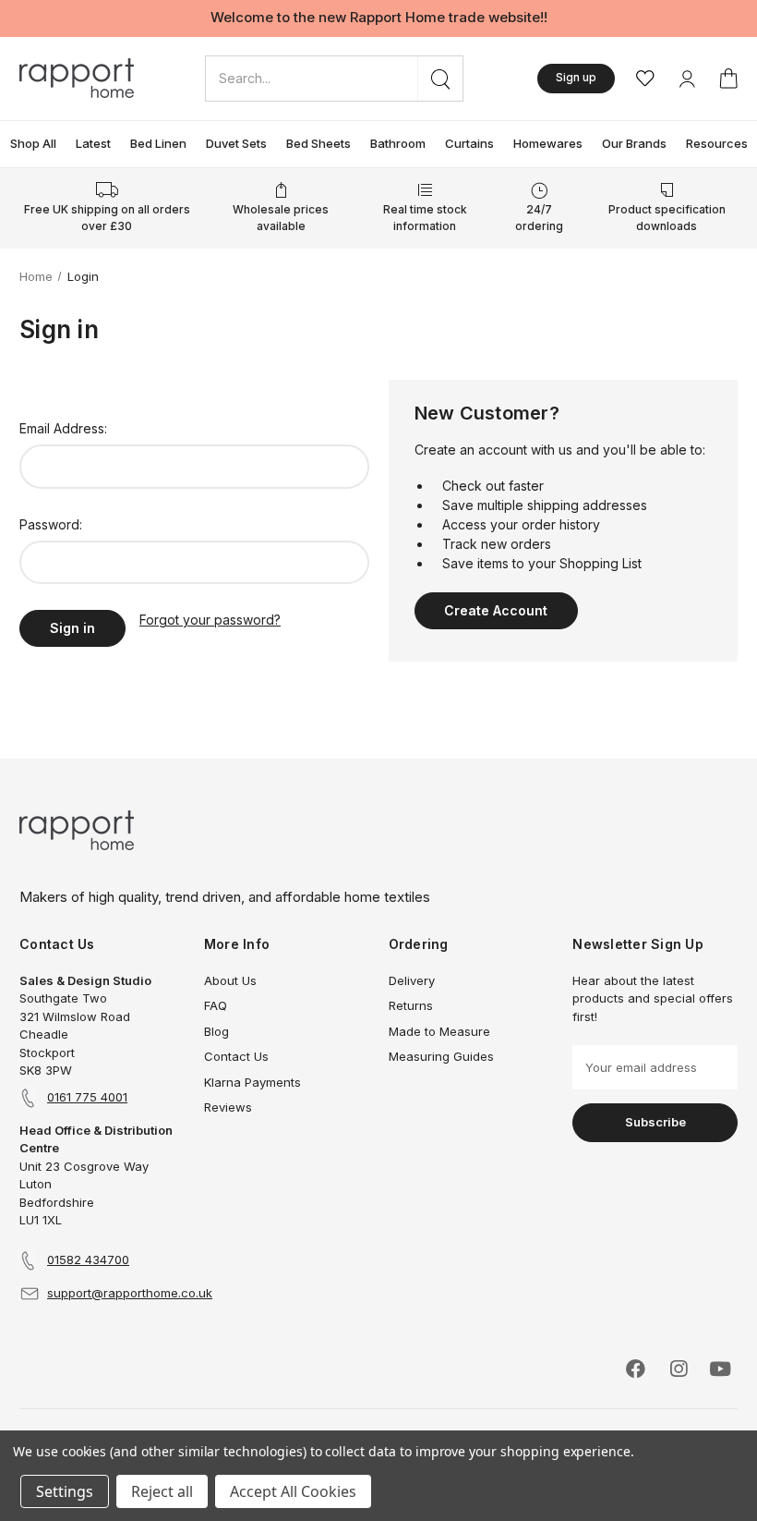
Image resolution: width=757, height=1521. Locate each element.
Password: (50, 524)
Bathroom (398, 143)
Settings (64, 1491)
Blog (216, 1031)
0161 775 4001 (87, 1096)
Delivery (412, 980)
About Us (230, 980)
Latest (93, 143)
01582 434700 (88, 1259)
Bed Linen (158, 143)
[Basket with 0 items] (728, 78)
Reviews (228, 1107)
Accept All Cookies (293, 1491)
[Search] (440, 78)
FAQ (215, 1005)
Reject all (162, 1491)
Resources (717, 143)
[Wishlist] (645, 78)
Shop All (33, 143)
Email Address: (63, 428)
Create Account (495, 610)
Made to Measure (439, 1031)
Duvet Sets (236, 143)
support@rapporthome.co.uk (129, 1292)
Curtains (469, 143)
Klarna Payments (252, 1082)
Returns (411, 1005)
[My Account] (686, 78)
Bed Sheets (318, 143)
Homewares (548, 143)
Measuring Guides (441, 1056)
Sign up (576, 77)
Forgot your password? (210, 619)
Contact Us (236, 1056)
